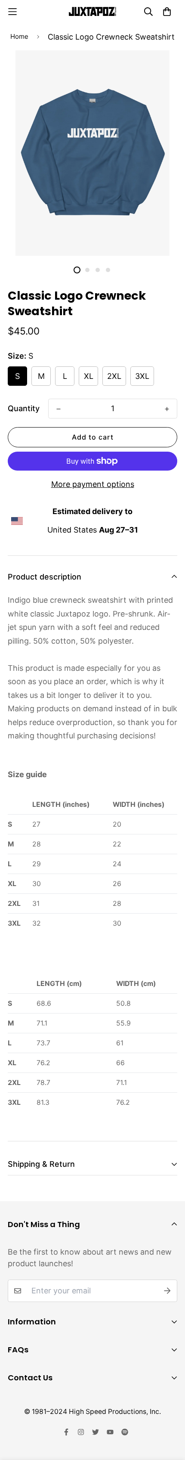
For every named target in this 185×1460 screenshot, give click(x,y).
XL (88, 376)
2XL (114, 376)
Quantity (24, 408)
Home (19, 36)
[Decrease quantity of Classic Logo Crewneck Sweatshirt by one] (58, 409)
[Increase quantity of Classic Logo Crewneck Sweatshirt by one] (167, 409)
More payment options (92, 484)
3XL (142, 376)
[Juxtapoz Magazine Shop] (92, 11)
